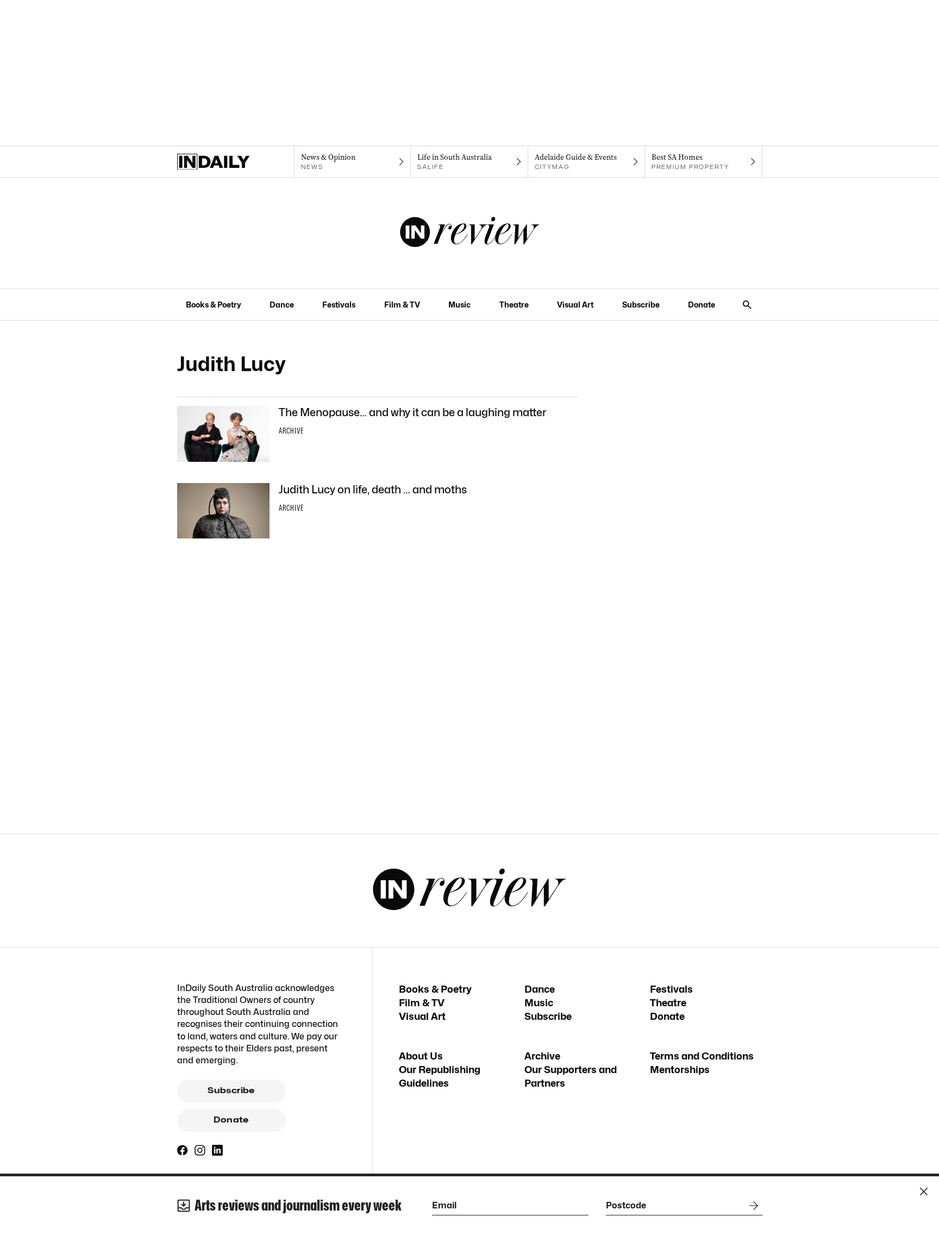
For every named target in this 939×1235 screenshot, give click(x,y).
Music (459, 304)
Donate (701, 304)
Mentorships (680, 1069)
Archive (542, 1056)
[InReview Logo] (470, 233)
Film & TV (402, 304)
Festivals (338, 304)
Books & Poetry (213, 304)
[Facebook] (182, 1150)
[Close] (924, 1191)
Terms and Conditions (702, 1056)
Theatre (514, 304)
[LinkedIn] (217, 1150)
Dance (282, 304)
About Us (421, 1056)
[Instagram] (200, 1150)
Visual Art (575, 304)
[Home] (235, 162)
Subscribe (641, 304)
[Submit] (751, 1205)
